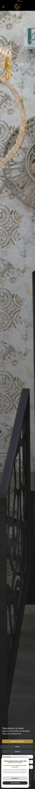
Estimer (17, 752)
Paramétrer (15, 778)
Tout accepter (15, 783)
